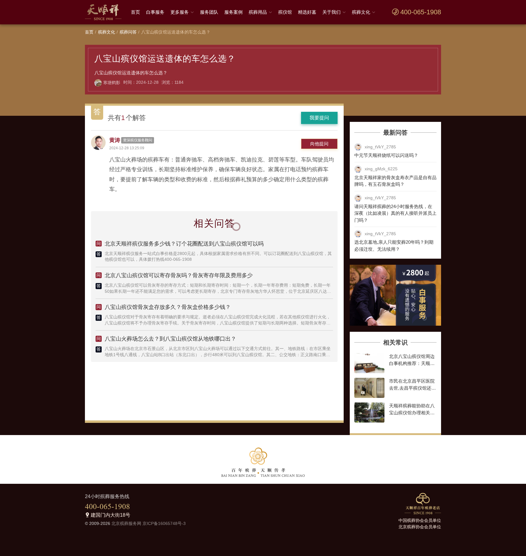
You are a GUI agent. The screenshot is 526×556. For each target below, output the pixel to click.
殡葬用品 (258, 12)
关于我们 (331, 12)
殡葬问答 (128, 32)
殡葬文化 (361, 12)
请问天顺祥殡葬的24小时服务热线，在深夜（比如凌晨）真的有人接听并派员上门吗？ (395, 213)
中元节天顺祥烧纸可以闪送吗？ (386, 155)
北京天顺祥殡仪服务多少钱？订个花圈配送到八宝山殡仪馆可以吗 (184, 244)
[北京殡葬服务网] (104, 12)
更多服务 (179, 12)
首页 (135, 12)
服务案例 (233, 12)
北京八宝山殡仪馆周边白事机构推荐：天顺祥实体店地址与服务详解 (412, 363)
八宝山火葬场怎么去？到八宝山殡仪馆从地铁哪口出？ (170, 339)
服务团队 (209, 12)
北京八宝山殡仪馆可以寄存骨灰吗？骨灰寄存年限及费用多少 (179, 275)
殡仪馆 (285, 12)
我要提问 (319, 117)
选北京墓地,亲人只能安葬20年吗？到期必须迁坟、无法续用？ (393, 245)
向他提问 (319, 143)
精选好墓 (307, 12)
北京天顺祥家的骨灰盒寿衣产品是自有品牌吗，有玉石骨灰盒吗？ (395, 181)
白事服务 (155, 12)
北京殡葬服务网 (126, 523)
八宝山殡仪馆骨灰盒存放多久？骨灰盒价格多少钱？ (168, 307)
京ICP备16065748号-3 (164, 523)
